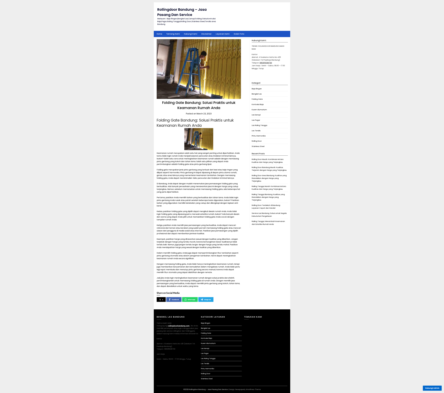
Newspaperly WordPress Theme (248, 389)
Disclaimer (206, 34)
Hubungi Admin (432, 388)
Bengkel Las (257, 94)
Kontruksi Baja (258, 104)
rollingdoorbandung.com (179, 326)
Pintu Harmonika (259, 136)
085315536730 (266, 63)
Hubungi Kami (190, 34)
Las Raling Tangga (259, 125)
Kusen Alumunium (259, 109)
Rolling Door (257, 141)
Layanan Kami (223, 34)
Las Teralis (256, 130)
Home (159, 34)
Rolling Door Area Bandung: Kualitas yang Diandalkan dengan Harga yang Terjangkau (269, 178)
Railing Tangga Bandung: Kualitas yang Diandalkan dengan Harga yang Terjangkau (268, 197)
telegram (207, 299)
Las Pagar (256, 120)
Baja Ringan (257, 88)
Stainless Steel (258, 146)
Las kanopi (256, 115)
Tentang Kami (173, 34)
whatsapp (191, 299)
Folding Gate (257, 99)
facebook (175, 299)
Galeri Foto (239, 34)
